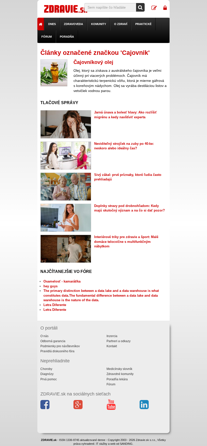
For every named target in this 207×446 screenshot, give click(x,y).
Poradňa (67, 36)
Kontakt (112, 346)
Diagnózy (47, 374)
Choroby (46, 369)
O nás (44, 336)
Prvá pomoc (48, 379)
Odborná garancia (52, 341)
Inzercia (112, 336)
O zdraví (120, 24)
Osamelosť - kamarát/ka (62, 281)
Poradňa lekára (117, 379)
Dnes (52, 24)
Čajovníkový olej (93, 62)
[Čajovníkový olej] (53, 72)
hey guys (50, 286)
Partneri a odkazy (119, 341)
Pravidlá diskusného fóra (57, 351)
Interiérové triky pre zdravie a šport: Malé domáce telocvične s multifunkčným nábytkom (126, 241)
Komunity (98, 24)
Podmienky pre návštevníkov (60, 346)
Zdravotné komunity (120, 374)
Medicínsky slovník (119, 369)
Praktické (143, 24)
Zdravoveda (73, 24)
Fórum (46, 36)
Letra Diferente (54, 305)
